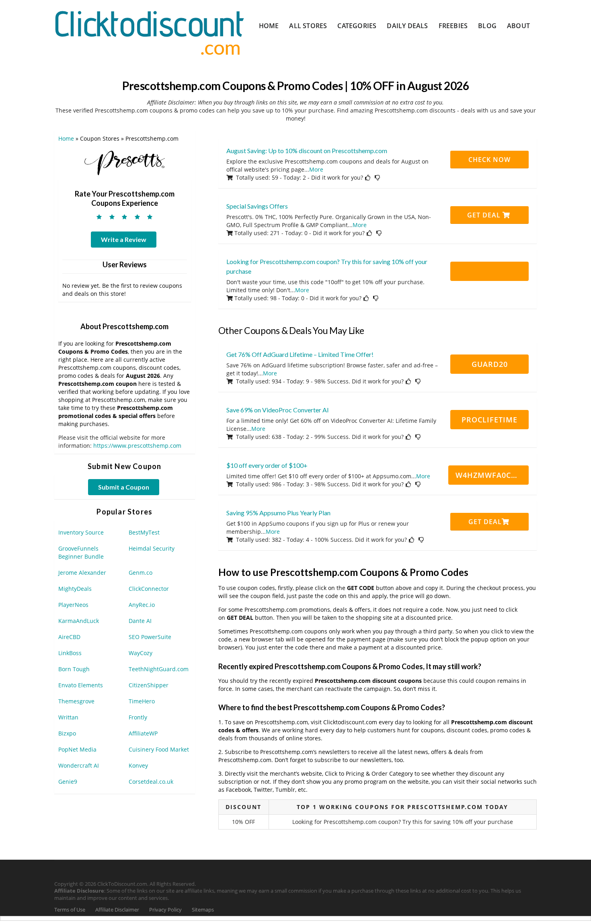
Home (269, 25)
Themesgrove (76, 701)
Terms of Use (69, 909)
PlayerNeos (73, 604)
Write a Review (123, 239)
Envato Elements (80, 685)
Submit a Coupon (123, 487)
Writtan (68, 717)
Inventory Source (81, 532)
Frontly (138, 717)
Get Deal (485, 215)
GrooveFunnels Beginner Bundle (81, 552)
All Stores (308, 25)
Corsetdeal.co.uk (151, 781)
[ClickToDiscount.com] (149, 32)
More (316, 169)
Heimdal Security (151, 548)
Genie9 (67, 781)
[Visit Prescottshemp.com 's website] (124, 162)
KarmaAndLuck (78, 621)
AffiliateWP (143, 733)
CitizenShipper (148, 685)
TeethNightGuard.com (159, 669)
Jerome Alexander (82, 572)
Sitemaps (203, 909)
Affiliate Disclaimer (117, 909)
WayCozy (140, 653)
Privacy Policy (165, 909)
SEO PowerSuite (150, 637)
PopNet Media (77, 749)
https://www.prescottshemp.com (137, 445)
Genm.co (140, 572)
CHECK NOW (489, 159)
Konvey (138, 765)
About (518, 25)
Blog (487, 25)
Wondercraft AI (78, 765)
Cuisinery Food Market (159, 749)
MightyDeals (75, 588)
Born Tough (74, 669)
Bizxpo (67, 733)
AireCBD (69, 637)
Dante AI (140, 621)
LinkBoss (70, 653)
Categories (356, 25)
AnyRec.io (142, 604)
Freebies (453, 25)
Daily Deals (407, 25)
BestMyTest (144, 532)
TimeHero (142, 701)
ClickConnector (149, 588)
